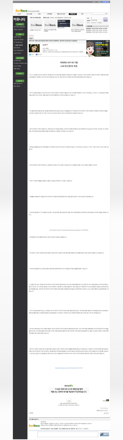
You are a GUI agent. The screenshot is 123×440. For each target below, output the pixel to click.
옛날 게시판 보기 (18, 83)
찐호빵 (104, 401)
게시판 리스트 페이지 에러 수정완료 (50, 30)
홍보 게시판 (17, 86)
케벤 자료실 (17, 68)
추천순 (52, 17)
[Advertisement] (72, 8)
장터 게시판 (17, 48)
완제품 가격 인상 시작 (35, 30)
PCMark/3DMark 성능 (20, 63)
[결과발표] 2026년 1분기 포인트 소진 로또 (97, 30)
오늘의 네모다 (17, 53)
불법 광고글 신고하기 (102, 410)
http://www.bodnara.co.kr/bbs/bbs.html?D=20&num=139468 (65, 52)
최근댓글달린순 (59, 17)
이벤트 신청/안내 (18, 29)
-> (18, 45)
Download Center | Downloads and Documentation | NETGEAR (69, 230)
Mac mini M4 (61, 28)
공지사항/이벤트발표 (19, 27)
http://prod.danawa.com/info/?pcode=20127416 (69, 368)
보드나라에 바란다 (18, 50)
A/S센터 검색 (17, 60)
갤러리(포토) (67, 17)
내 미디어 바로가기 (19, 76)
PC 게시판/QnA (18, 42)
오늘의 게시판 (17, 37)
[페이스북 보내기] (39, 54)
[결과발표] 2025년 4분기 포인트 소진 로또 (97, 32)
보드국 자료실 (17, 66)
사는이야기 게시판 (18, 39)
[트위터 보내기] (31, 54)
